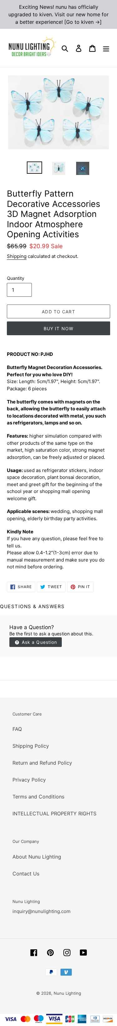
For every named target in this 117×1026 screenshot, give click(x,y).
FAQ (17, 729)
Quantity (15, 278)
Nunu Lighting (67, 993)
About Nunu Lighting (36, 857)
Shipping (17, 256)
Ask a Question (38, 642)
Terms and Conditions (38, 796)
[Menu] (106, 48)
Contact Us (25, 873)
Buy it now (58, 328)
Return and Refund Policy (42, 763)
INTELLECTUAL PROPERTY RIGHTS (54, 813)
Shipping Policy (30, 746)
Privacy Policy (29, 780)
